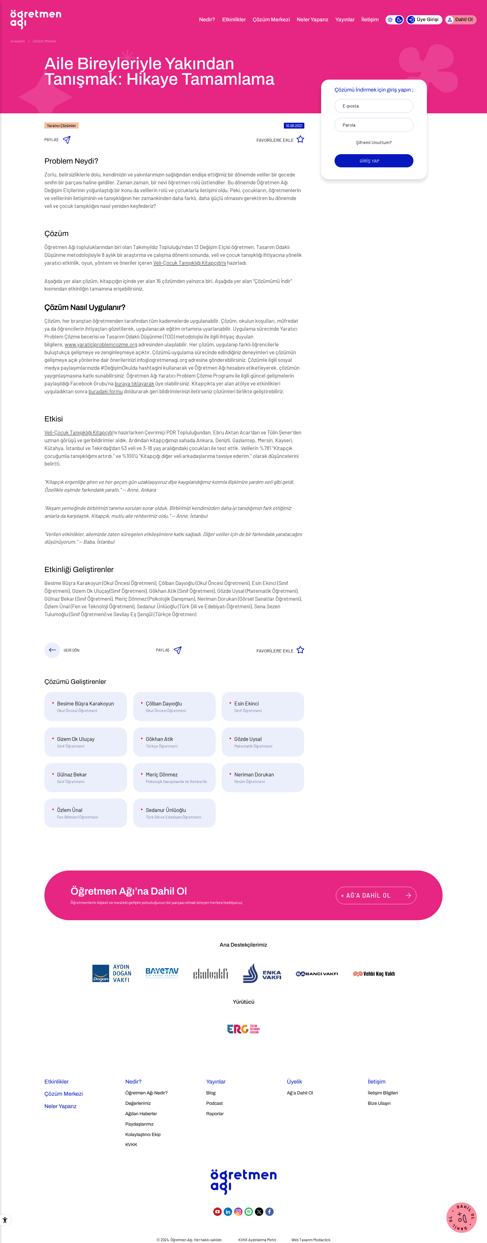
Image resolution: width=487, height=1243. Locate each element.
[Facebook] (269, 1212)
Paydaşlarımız (139, 1124)
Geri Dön (71, 650)
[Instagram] (238, 1212)
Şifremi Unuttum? (374, 142)
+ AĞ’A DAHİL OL (366, 895)
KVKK (131, 1144)
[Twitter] (259, 1212)
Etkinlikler (234, 19)
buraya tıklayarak (134, 383)
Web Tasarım (301, 1239)
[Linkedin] (228, 1212)
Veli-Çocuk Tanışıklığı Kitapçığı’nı (189, 262)
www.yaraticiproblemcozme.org (101, 344)
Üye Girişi (428, 19)
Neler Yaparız (312, 19)
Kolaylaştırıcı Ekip (143, 1134)
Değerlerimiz (138, 1103)
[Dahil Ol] (461, 1217)
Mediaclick (322, 1239)
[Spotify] (249, 1212)
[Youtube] (217, 1212)
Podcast (214, 1103)
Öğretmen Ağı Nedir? (146, 1092)
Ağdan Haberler (141, 1113)
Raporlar (215, 1113)
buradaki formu (106, 391)
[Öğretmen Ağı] (35, 19)
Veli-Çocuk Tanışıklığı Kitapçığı (78, 432)
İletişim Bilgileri (383, 1092)
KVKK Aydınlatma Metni (257, 1239)
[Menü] (189, 20)
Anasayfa (17, 41)
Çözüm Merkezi (271, 19)
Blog (211, 1092)
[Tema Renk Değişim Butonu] (395, 19)
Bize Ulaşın (379, 1103)
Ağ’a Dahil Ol (300, 1092)
